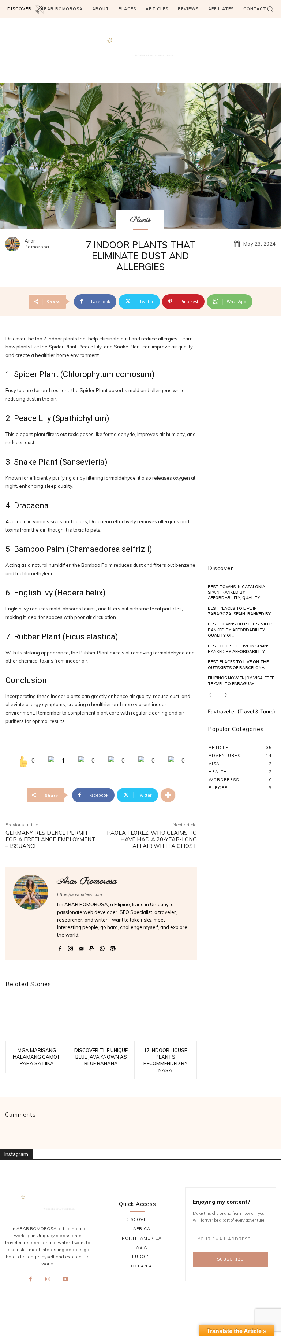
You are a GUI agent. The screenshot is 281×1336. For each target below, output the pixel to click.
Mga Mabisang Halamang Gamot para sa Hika (36, 1056)
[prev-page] (212, 695)
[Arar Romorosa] (14, 244)
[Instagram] (70, 947)
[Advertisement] (242, 444)
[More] (168, 795)
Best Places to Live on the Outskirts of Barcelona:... (238, 664)
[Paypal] (91, 947)
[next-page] (223, 695)
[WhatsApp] (102, 947)
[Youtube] (65, 1280)
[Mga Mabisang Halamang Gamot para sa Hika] (36, 1021)
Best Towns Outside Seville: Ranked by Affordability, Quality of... (240, 629)
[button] (270, 8)
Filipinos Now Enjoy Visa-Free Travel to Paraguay (241, 680)
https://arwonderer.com (79, 894)
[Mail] (81, 947)
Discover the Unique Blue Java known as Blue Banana (101, 1056)
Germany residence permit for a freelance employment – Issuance (50, 839)
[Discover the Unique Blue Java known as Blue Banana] (101, 1021)
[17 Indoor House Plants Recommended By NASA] (165, 1021)
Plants (140, 220)
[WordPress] (113, 947)
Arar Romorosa (37, 244)
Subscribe (230, 1259)
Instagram (16, 1154)
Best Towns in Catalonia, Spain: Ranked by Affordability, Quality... (237, 592)
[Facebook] (60, 947)
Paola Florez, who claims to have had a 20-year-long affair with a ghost (152, 839)
